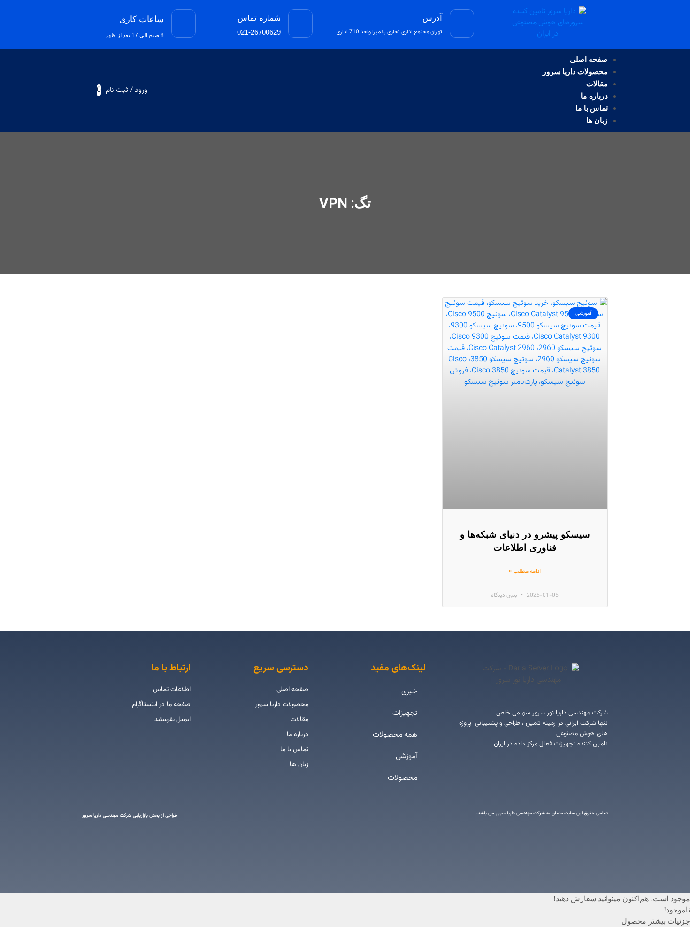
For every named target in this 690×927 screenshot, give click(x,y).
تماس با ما (591, 108)
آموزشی (406, 756)
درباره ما (594, 96)
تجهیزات (404, 713)
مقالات (597, 84)
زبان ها (597, 120)
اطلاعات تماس (172, 689)
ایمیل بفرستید (172, 719)
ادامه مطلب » (525, 571)
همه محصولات (395, 735)
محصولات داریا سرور (575, 72)
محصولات (402, 778)
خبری (409, 692)
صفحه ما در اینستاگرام (161, 704)
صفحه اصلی (589, 59)
